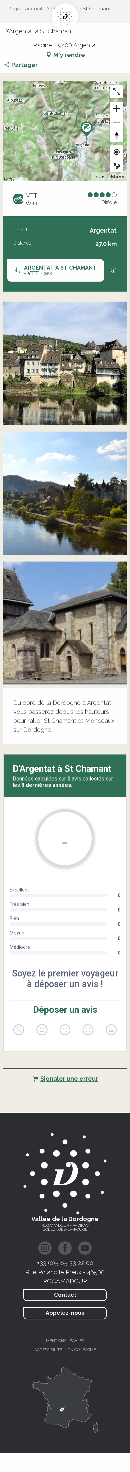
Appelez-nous (65, 1313)
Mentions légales (65, 1341)
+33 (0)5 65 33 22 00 (65, 1262)
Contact (65, 1295)
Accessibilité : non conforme (65, 1350)
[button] (65, 363)
